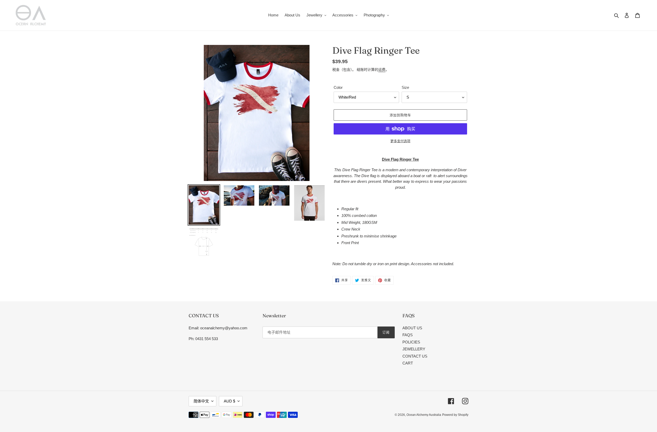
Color (338, 87)
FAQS (407, 335)
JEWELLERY (413, 349)
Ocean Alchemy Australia (424, 415)
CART (407, 363)
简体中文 (201, 401)
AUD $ (229, 401)
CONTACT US (414, 356)
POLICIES (411, 342)
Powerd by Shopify (455, 415)
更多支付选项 (400, 141)
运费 (381, 70)
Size (405, 87)
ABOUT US (412, 328)
